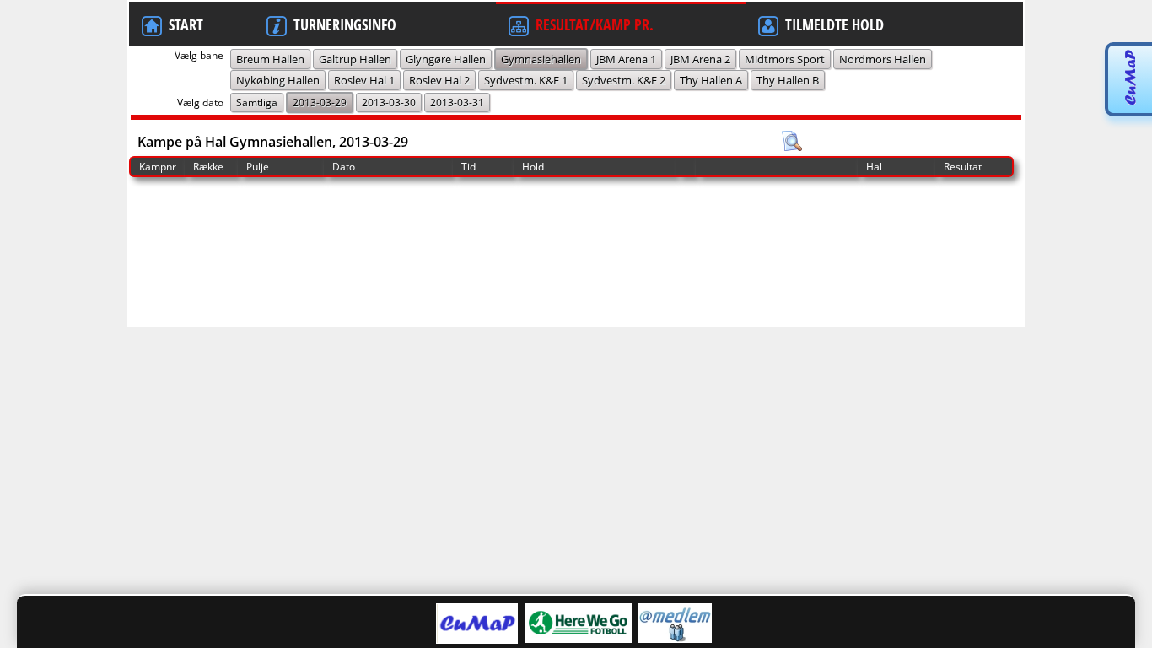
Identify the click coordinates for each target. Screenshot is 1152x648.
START (186, 24)
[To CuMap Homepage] (1129, 103)
